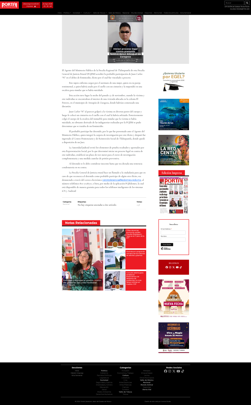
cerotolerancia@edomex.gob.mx (121, 179)
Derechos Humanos (104, 394)
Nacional (66, 204)
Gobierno (104, 373)
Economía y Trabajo (125, 373)
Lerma (146, 375)
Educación (104, 387)
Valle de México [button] (115, 13)
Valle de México (146, 380)
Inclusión (125, 371)
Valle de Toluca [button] (99, 13)
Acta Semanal (185, 13)
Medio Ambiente (104, 392)
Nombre (164, 236)
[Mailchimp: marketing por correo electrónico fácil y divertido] (166, 249)
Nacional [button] (126, 13)
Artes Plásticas (125, 385)
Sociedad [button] (76, 13)
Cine (125, 380)
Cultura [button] (87, 13)
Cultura (125, 375)
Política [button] (67, 13)
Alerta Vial (146, 389)
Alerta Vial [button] (158, 13)
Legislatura (104, 378)
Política (104, 371)
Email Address (166, 229)
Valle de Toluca (125, 392)
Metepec (146, 371)
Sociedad (104, 380)
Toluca (125, 394)
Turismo (125, 389)
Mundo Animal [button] (137, 13)
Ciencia (125, 387)
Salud (104, 389)
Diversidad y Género (104, 385)
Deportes (147, 387)
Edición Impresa (77, 373)
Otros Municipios (147, 378)
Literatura (125, 378)
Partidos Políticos (104, 375)
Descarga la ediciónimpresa (31, 5)
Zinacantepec (147, 373)
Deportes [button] (148, 13)
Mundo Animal (147, 385)
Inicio (60, 13)
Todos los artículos (171, 13)
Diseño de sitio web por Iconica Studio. (158, 401)
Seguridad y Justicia (104, 382)
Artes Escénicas (125, 382)
